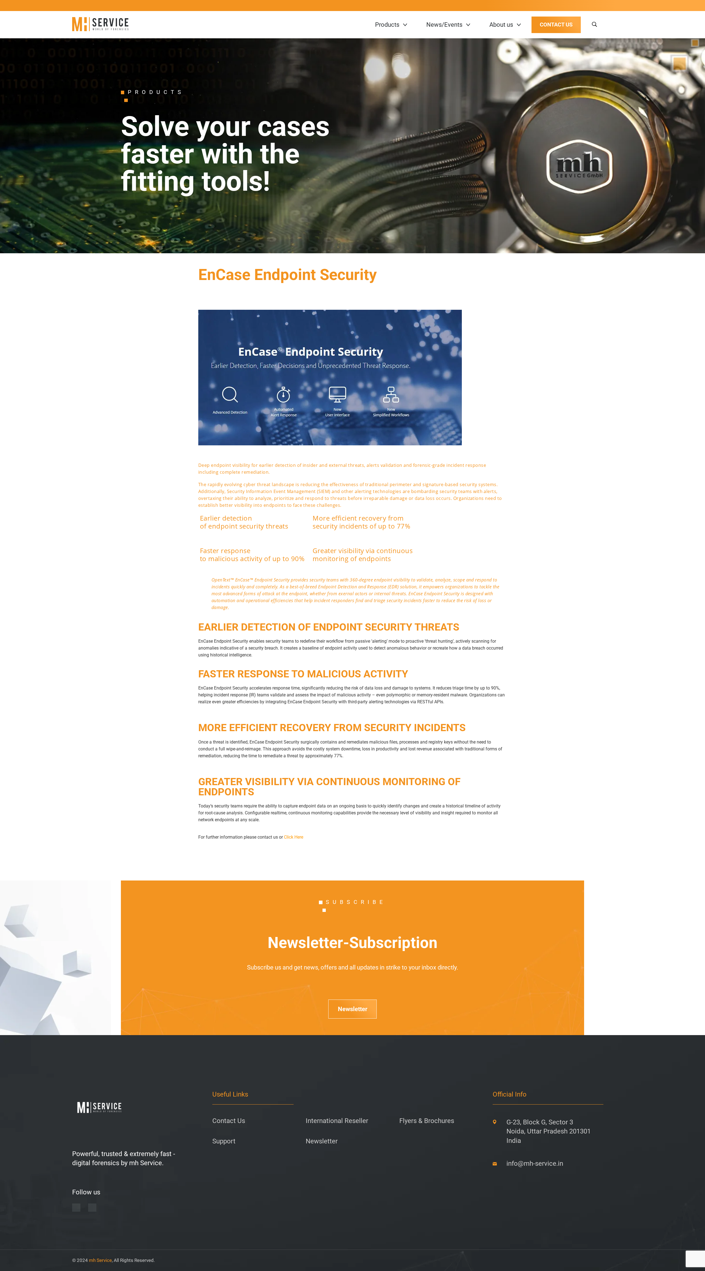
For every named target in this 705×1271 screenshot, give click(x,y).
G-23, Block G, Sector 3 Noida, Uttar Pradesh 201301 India (548, 1131)
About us (501, 24)
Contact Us (228, 1121)
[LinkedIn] (76, 1207)
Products (387, 24)
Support (223, 1141)
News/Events (444, 24)
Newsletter (352, 1009)
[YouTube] (92, 1207)
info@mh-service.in (534, 1163)
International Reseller (337, 1121)
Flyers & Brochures (426, 1121)
